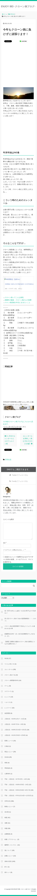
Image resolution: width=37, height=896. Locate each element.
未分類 (7, 812)
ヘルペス (7, 702)
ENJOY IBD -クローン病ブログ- (18, 6)
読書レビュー (9, 856)
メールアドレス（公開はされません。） (13, 550)
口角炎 (7, 746)
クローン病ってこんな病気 (14, 297)
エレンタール (9, 669)
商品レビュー (9, 751)
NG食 (6, 658)
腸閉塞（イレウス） (11, 845)
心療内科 (7, 773)
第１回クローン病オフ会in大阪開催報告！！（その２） (20, 619)
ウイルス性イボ (9, 664)
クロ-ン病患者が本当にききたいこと (17, 302)
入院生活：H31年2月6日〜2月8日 (15, 735)
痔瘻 (6, 828)
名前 (4, 543)
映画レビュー (9, 806)
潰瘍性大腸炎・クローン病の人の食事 (18, 300)
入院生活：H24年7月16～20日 (14, 724)
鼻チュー (7, 872)
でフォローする (20, 475)
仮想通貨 (7, 713)
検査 (6, 817)
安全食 (7, 757)
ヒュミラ (7, 697)
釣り (6, 867)
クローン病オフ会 (10, 675)
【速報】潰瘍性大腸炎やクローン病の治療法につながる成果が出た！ (20, 643)
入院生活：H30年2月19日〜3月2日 (15, 729)
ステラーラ (8, 691)
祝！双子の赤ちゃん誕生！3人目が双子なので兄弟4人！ (20, 612)
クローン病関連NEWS (11, 680)
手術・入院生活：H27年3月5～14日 (16, 779)
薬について (8, 850)
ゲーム (7, 686)
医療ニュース (9, 740)
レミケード (8, 708)
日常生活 (8, 459)
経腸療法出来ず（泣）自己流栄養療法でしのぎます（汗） (20, 635)
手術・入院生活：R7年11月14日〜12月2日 (18, 795)
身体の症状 (8, 861)
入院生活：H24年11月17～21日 (14, 719)
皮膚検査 (7, 834)
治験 (6, 823)
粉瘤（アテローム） (11, 839)
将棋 (6, 762)
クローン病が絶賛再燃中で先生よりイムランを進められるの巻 (20, 627)
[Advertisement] (18, 66)
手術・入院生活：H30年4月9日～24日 (16, 784)
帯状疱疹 (7, 768)
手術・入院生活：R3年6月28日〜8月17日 (17, 790)
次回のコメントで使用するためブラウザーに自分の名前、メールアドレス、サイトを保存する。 (18, 559)
